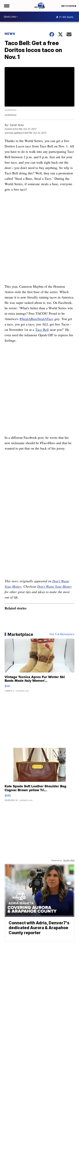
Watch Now (68, 6)
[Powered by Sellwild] (68, 860)
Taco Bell (42, 329)
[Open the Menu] (6, 6)
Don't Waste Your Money (54, 586)
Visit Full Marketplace (61, 634)
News (10, 34)
